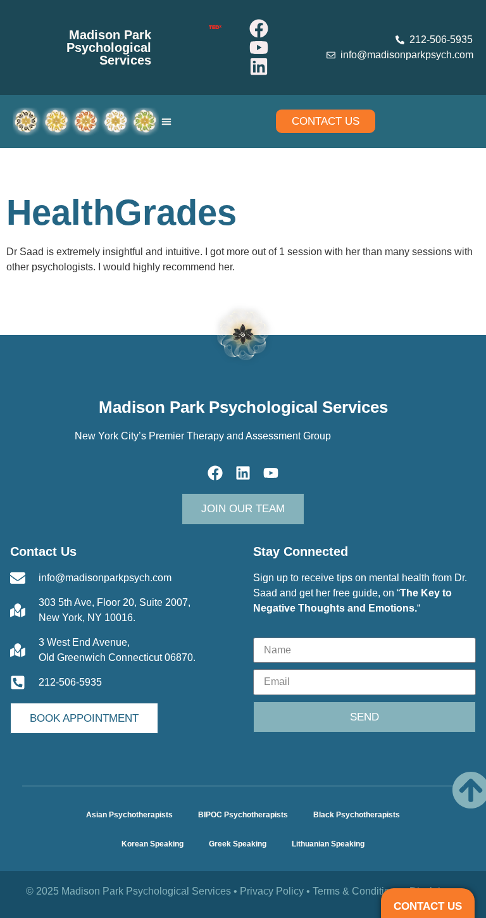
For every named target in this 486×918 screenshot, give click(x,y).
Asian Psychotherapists (129, 814)
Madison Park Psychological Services (108, 47)
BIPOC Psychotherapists (243, 814)
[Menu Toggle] (166, 121)
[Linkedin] (258, 66)
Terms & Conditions (357, 891)
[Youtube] (258, 47)
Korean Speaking (153, 843)
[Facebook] (258, 28)
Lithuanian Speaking (328, 843)
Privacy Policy (272, 891)
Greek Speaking (237, 843)
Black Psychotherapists (356, 814)
